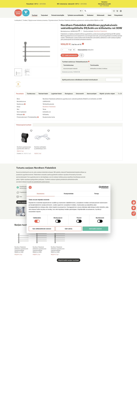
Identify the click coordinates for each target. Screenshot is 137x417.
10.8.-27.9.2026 (104, 4)
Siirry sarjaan (22, 202)
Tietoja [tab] (96, 193)
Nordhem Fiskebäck (100, 31)
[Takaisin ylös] (134, 414)
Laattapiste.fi (18, 20)
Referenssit (100, 15)
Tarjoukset (44, 15)
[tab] (20, 93)
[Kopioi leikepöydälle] (79, 31)
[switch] (58, 221)
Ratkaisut (90, 15)
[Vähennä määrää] (62, 50)
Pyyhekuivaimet (53, 20)
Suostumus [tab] (40, 193)
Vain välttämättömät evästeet (41, 228)
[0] (117, 11)
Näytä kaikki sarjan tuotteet (68, 260)
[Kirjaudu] (121, 11)
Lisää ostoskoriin (71, 55)
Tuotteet (34, 15)
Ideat (109, 15)
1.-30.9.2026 (36, 4)
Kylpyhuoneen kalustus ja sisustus (38, 20)
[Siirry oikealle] (120, 93)
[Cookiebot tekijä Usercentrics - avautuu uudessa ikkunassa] (100, 187)
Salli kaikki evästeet (95, 228)
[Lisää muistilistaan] (81, 55)
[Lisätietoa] (83, 44)
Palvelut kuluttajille (57, 15)
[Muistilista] (114, 11)
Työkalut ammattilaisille (76, 15)
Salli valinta (68, 228)
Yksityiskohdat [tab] (68, 193)
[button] (133, 213)
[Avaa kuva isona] (23, 214)
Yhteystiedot (118, 15)
